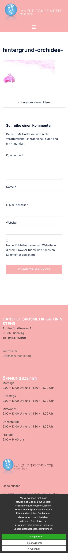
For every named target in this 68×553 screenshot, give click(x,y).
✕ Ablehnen (33, 548)
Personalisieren (34, 542)
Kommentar (14, 155)
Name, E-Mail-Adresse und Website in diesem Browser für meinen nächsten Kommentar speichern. (31, 249)
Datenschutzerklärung (17, 355)
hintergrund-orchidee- (35, 102)
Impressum (10, 351)
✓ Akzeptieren (34, 536)
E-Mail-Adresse (17, 205)
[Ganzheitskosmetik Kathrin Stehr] (34, 12)
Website (11, 222)
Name (11, 187)
